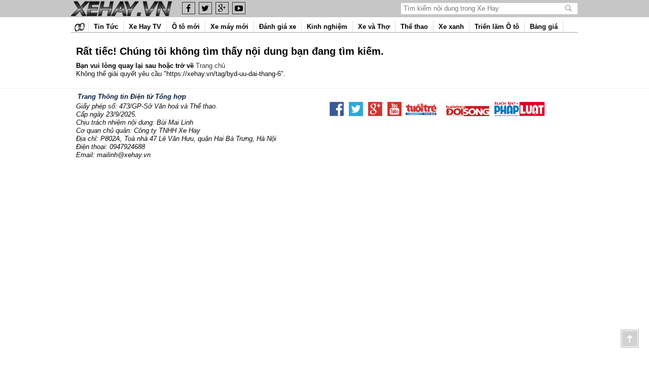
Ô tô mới (186, 26)
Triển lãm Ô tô (497, 26)
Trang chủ (210, 65)
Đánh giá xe (277, 26)
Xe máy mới (229, 26)
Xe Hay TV (145, 26)
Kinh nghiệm (327, 26)
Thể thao (414, 26)
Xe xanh (451, 26)
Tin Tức (106, 26)
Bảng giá (544, 26)
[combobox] (483, 8)
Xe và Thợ (374, 26)
